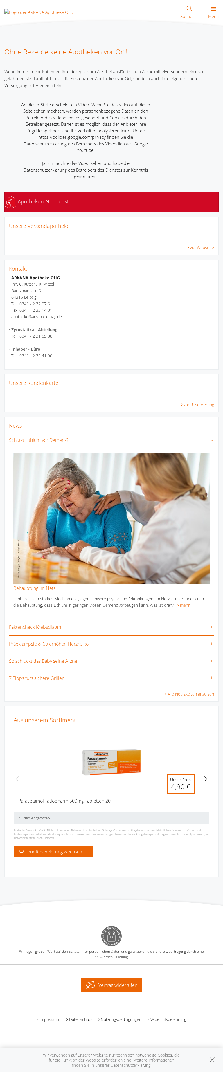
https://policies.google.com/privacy (72, 137)
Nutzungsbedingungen (121, 1019)
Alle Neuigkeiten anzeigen (191, 694)
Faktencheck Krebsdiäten (35, 627)
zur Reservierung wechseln (55, 851)
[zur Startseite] (39, 12)
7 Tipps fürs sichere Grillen (36, 678)
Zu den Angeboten (34, 818)
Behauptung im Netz (34, 588)
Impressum (49, 1019)
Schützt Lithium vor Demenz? (39, 440)
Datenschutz (80, 1019)
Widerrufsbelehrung (168, 1019)
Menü (213, 16)
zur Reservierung (199, 404)
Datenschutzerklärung (130, 1065)
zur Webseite (202, 247)
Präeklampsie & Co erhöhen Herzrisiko (49, 644)
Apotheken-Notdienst (42, 201)
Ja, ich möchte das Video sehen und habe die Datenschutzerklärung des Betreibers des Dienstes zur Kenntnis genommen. (86, 169)
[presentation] (17, 779)
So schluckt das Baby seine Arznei (43, 661)
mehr (185, 605)
